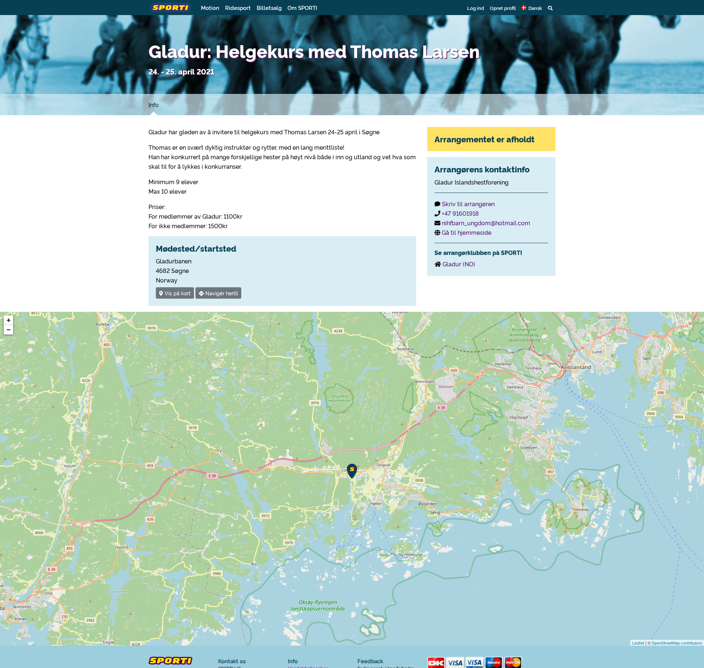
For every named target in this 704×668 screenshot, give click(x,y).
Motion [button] (210, 7)
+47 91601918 (460, 213)
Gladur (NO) (459, 264)
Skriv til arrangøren (468, 204)
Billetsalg (269, 7)
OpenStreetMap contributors (677, 643)
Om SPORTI (302, 7)
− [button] (9, 329)
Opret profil (503, 7)
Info (153, 105)
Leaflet (638, 643)
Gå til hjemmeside (466, 232)
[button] (532, 7)
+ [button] (9, 320)
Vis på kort (177, 292)
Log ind (475, 7)
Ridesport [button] (238, 7)
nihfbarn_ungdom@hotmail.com (486, 223)
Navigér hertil (221, 292)
